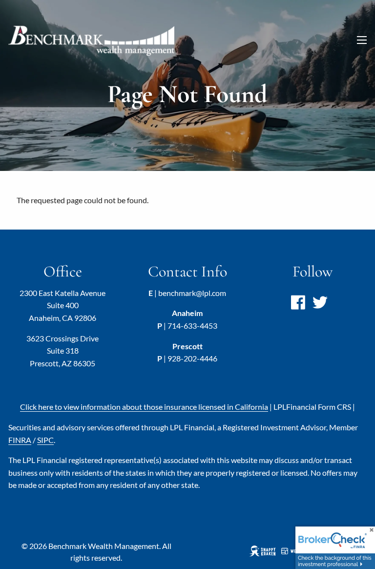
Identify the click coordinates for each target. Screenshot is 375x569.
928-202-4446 (192, 358)
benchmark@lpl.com (192, 292)
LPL (312, 406)
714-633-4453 (192, 325)
